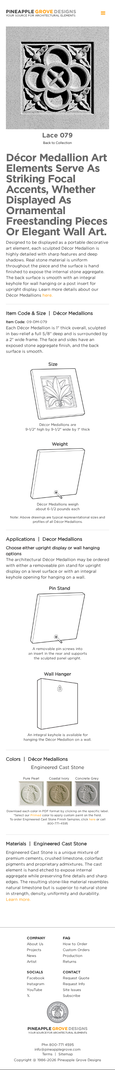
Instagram (35, 984)
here (92, 819)
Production (72, 956)
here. (47, 295)
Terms (47, 1054)
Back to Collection (57, 143)
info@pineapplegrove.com (57, 1049)
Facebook (36, 978)
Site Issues (72, 990)
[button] (103, 13)
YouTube (34, 990)
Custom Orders (76, 950)
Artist (32, 961)
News (31, 956)
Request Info (74, 984)
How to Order (75, 944)
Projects (34, 950)
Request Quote (76, 978)
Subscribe (71, 995)
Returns (69, 961)
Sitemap (65, 1054)
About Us (35, 944)
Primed (35, 815)
